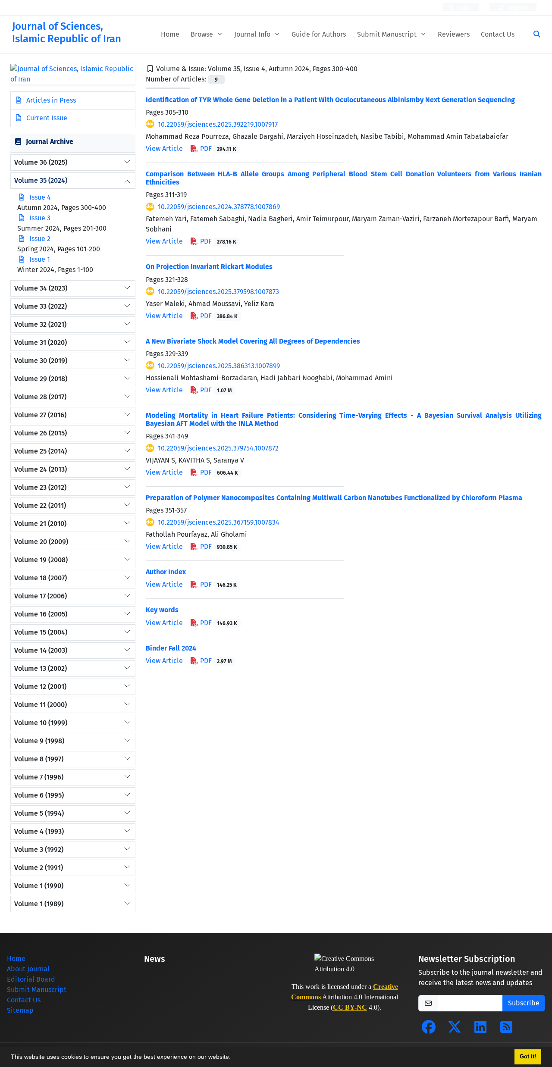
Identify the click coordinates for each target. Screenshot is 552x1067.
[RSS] (506, 1030)
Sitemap (20, 1010)
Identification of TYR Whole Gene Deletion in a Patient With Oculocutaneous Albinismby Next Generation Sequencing (330, 100)
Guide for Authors (319, 34)
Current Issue (46, 118)
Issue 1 (39, 259)
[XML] (364, 69)
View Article (164, 148)
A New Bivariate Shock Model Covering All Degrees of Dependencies (253, 341)
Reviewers (454, 34)
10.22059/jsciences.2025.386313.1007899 (219, 366)
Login (463, 8)
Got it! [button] (528, 1057)
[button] (233, 1058)
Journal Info (253, 34)
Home (170, 34)
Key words (162, 610)
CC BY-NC (350, 1007)
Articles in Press (50, 100)
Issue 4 (40, 197)
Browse (203, 34)
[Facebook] (428, 1030)
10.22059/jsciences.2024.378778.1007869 (219, 207)
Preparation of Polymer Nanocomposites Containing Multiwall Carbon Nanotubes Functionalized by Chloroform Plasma (334, 498)
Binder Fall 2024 (171, 648)
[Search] (533, 34)
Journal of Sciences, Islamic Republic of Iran (66, 32)
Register (517, 8)
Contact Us (497, 34)
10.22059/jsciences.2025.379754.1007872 (218, 448)
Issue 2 (39, 239)
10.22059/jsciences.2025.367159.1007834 (218, 522)
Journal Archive (49, 142)
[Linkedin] (480, 1030)
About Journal (28, 969)
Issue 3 (39, 218)
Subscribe (523, 1003)
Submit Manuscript (387, 34)
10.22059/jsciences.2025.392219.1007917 (218, 124)
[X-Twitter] (454, 1030)
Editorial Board (31, 979)
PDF (217, 148)
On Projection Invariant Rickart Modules (209, 267)
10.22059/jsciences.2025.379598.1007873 (218, 292)
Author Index (166, 572)
